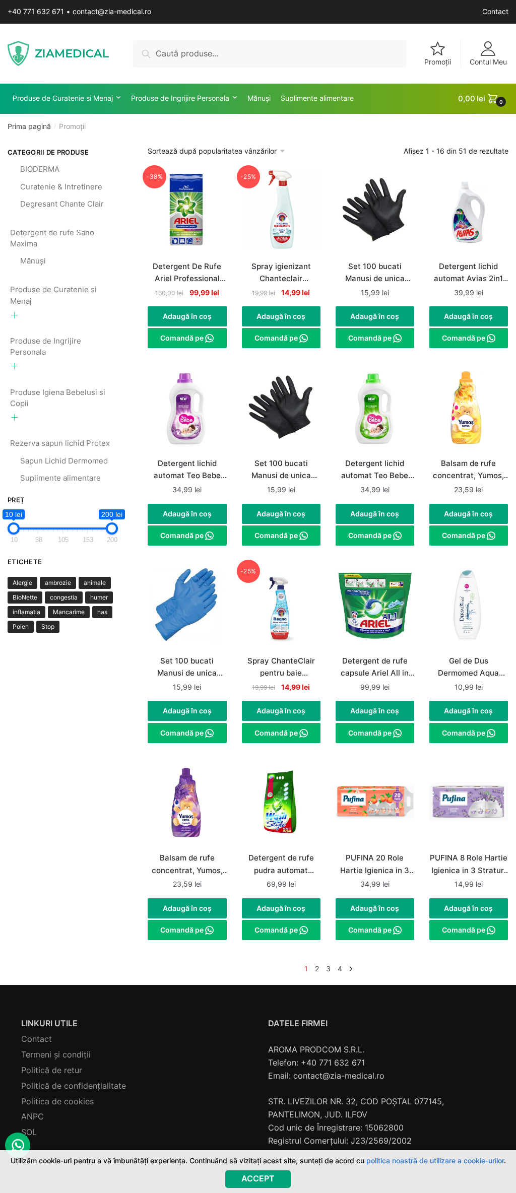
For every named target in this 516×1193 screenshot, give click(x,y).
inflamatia (26, 612)
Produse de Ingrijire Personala (45, 346)
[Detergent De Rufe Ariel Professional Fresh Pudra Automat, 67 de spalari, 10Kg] (187, 214)
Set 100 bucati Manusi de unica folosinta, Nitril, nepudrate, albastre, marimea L (187, 668)
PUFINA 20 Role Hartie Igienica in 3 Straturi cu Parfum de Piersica (374, 865)
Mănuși (33, 261)
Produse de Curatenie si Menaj (53, 295)
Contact (495, 11)
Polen (21, 626)
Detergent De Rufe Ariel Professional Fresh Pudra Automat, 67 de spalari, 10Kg (187, 273)
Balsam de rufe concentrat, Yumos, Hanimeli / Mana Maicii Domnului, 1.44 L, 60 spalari (468, 470)
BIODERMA (39, 169)
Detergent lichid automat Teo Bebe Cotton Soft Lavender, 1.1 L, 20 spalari (187, 470)
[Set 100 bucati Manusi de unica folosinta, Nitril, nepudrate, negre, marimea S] (281, 412)
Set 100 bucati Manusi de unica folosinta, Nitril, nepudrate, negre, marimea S (280, 470)
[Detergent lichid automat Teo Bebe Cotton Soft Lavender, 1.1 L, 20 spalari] (187, 412)
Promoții (437, 61)
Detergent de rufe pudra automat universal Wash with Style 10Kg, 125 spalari (281, 865)
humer (99, 597)
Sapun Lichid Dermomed (64, 461)
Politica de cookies (57, 1101)
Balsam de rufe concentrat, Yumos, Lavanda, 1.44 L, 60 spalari (187, 865)
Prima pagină (29, 126)
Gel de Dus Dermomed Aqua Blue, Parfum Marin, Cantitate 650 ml (468, 668)
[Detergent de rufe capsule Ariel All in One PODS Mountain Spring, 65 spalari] (375, 609)
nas (102, 612)
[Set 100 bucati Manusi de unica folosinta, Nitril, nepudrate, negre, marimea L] (375, 214)
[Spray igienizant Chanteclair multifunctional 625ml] (281, 214)
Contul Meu (488, 61)
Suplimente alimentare (60, 478)
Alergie (22, 582)
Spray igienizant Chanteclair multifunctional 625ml (281, 273)
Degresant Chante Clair (62, 204)
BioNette (25, 597)
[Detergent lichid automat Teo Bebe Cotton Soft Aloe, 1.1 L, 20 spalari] (375, 412)
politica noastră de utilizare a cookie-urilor (435, 1160)
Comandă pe (182, 338)
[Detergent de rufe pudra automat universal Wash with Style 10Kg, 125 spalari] (281, 806)
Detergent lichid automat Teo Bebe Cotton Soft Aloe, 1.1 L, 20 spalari (375, 470)
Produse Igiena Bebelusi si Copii (57, 398)
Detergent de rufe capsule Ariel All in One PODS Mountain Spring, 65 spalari (374, 668)
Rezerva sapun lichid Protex (60, 443)
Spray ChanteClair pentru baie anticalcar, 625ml (281, 668)
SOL (29, 1132)
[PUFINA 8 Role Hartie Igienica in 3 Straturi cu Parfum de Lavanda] (468, 806)
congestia (64, 597)
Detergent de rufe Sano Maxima (52, 238)
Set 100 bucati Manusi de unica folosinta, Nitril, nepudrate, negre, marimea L (374, 273)
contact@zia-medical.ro (112, 11)
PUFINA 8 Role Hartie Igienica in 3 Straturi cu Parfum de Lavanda (468, 865)
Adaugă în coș (187, 316)
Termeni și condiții (56, 1054)
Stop (47, 626)
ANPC (32, 1116)
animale (95, 582)
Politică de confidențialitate (73, 1086)
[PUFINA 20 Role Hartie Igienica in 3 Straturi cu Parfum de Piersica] (375, 806)
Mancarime (69, 612)
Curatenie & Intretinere (61, 186)
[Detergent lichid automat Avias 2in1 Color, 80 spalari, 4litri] (468, 214)
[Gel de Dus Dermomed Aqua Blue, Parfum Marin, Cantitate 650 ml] (468, 609)
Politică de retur (51, 1070)
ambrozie (58, 582)
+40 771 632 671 (36, 11)
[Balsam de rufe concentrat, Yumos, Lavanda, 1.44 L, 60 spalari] (187, 806)
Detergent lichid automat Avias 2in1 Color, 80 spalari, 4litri (468, 273)
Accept (258, 1178)
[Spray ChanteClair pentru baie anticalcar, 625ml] (281, 609)
